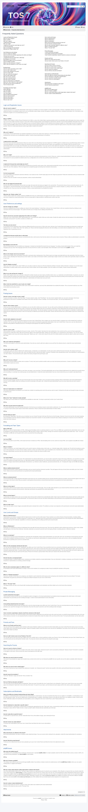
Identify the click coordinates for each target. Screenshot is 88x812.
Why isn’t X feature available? (51, 90)
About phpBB (23, 754)
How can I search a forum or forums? (52, 65)
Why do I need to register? (8, 38)
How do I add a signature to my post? (11, 71)
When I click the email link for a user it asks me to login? (15, 64)
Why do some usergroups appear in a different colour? (56, 45)
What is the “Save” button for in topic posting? (12, 82)
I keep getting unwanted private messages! (54, 53)
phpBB (68, 247)
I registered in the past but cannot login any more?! (13, 45)
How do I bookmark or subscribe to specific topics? (55, 76)
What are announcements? (9, 95)
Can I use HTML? (7, 90)
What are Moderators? (49, 39)
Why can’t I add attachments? (9, 78)
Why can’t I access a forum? (9, 76)
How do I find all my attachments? (52, 85)
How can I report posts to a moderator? (11, 80)
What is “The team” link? (50, 47)
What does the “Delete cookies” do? (10, 49)
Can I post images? (7, 93)
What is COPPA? (6, 39)
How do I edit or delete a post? (9, 70)
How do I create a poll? (8, 72)
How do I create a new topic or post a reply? (12, 68)
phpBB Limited (42, 752)
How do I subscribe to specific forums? (53, 77)
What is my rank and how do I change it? (11, 62)
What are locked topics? (8, 98)
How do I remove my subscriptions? (52, 79)
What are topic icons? (7, 99)
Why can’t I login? (7, 43)
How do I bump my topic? (8, 84)
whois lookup (19, 772)
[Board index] (10, 5)
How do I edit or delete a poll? (9, 75)
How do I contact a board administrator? (53, 93)
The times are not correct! (8, 56)
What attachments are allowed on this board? (54, 83)
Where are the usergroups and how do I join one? (55, 42)
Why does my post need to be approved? (12, 83)
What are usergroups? (49, 41)
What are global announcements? (10, 94)
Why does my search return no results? (53, 66)
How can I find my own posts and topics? (53, 70)
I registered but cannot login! (9, 42)
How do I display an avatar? (9, 61)
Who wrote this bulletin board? (51, 89)
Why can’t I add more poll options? (10, 74)
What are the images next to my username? (12, 60)
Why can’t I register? (7, 41)
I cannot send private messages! (51, 52)
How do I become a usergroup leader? (53, 43)
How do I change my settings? (9, 53)
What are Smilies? (7, 91)
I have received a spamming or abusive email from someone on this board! (60, 54)
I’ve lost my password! (8, 46)
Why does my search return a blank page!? (54, 68)
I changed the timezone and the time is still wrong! (13, 57)
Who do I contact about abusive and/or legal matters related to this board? (60, 92)
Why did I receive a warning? (9, 79)
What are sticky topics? (8, 97)
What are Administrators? (50, 38)
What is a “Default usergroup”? (51, 46)
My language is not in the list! (9, 58)
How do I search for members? (51, 69)
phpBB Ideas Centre (66, 762)
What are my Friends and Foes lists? (52, 59)
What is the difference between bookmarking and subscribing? (58, 75)
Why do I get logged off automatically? (11, 47)
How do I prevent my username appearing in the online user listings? (17, 54)
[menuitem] (11, 27)
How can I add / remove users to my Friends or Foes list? (57, 60)
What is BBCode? (7, 89)
